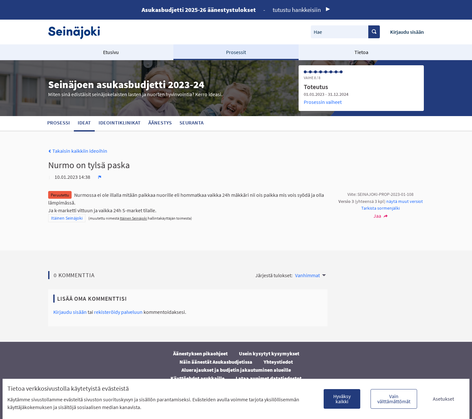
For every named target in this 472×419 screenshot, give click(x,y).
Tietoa (361, 52)
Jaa (377, 215)
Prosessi (58, 122)
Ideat (84, 122)
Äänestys (160, 122)
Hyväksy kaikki (342, 399)
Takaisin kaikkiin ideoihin (79, 151)
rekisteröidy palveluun (118, 312)
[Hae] (374, 31)
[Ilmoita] (99, 176)
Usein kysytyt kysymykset (269, 353)
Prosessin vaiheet (323, 102)
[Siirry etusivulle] (77, 32)
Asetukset (443, 399)
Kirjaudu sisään (407, 32)
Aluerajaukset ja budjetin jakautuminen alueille (236, 370)
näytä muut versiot (404, 201)
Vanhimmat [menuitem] (307, 275)
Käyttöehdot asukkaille (197, 378)
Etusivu (111, 52)
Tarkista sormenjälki (380, 208)
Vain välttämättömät (393, 399)
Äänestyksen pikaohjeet (200, 353)
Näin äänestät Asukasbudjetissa (215, 362)
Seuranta (191, 122)
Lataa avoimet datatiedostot (269, 378)
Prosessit (236, 52)
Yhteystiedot (278, 362)
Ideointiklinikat (120, 122)
